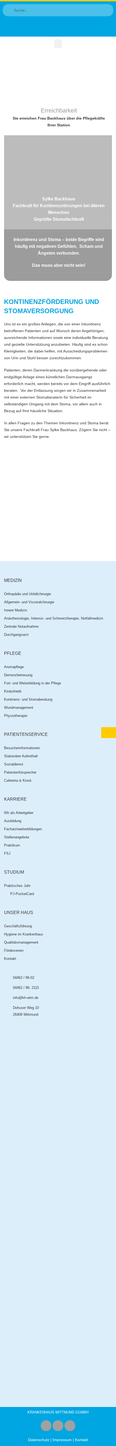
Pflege (12, 653)
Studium (14, 872)
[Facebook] (46, 1425)
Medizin (13, 580)
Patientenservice (26, 734)
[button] (58, 43)
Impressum (62, 1440)
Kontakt (81, 1440)
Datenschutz (38, 1440)
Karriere (15, 799)
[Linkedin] (69, 1425)
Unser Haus (18, 912)
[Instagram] (58, 1425)
